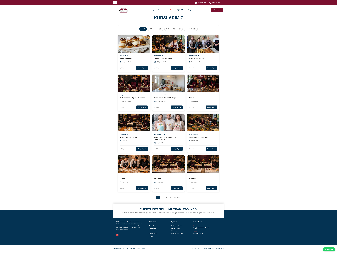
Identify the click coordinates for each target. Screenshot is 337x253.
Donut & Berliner (126, 58)
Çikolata (192, 98)
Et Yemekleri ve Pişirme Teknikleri (132, 98)
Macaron (157, 179)
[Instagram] (115, 2)
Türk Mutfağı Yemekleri (163, 58)
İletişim (190, 10)
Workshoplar (190, 28)
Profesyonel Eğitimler (173, 28)
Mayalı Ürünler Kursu (197, 58)
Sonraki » (177, 197)
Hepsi (143, 29)
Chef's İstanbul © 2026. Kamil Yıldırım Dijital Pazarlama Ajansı (208, 248)
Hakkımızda (161, 10)
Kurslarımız (171, 10)
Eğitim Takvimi (181, 10)
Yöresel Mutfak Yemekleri (198, 137)
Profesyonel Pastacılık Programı (166, 98)
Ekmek (122, 179)
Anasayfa (152, 10)
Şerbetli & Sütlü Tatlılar (128, 137)
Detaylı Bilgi (141, 68)
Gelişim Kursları (155, 28)
